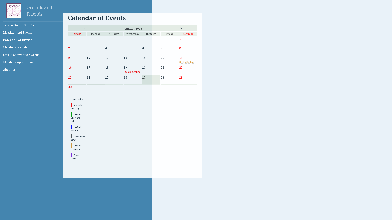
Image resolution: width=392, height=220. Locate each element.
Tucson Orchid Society (18, 25)
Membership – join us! (18, 62)
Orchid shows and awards (21, 55)
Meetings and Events (17, 33)
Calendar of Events (17, 40)
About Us (9, 70)
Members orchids (15, 47)
